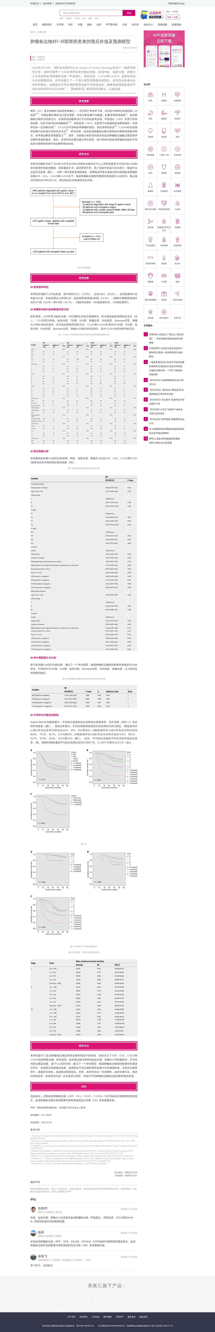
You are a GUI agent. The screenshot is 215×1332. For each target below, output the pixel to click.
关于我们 (72, 1316)
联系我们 (83, 1316)
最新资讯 (47, 24)
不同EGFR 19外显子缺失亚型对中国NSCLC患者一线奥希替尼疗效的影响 (166, 352)
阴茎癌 (164, 263)
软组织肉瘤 (177, 299)
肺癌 (62, 18)
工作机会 (95, 1316)
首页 (35, 24)
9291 (96, 18)
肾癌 (177, 136)
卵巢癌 (177, 118)
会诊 (84, 18)
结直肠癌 (177, 100)
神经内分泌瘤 (150, 209)
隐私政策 (143, 1316)
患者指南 (47, 3)
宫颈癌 (150, 136)
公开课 (77, 18)
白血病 (177, 209)
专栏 (70, 24)
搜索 (129, 12)
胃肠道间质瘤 (164, 209)
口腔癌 (164, 281)
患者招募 (162, 24)
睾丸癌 (177, 263)
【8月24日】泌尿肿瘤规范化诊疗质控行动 (166, 382)
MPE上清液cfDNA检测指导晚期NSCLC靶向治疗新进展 (164, 440)
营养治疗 (177, 317)
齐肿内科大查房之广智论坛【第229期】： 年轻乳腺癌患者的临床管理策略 (166, 338)
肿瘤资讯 (34, 3)
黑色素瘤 (150, 154)
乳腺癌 (69, 18)
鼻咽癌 (150, 191)
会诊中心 (148, 24)
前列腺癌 (177, 191)
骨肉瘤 (150, 317)
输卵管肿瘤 (150, 263)
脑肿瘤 (177, 172)
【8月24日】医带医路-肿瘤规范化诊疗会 (166, 421)
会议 (98, 24)
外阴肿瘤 (164, 245)
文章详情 (41, 32)
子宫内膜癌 (150, 245)
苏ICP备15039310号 (85, 1325)
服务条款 (131, 1316)
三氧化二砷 (164, 154)
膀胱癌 (164, 172)
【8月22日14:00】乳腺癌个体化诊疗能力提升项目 (166, 411)
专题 (80, 24)
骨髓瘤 (177, 227)
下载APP (119, 1316)
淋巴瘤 (150, 227)
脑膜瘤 (150, 281)
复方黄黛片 (164, 317)
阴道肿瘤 (177, 245)
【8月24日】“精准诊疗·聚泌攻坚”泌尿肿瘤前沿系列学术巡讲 (166, 391)
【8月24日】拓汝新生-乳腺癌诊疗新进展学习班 (166, 401)
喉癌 (177, 281)
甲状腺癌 (164, 191)
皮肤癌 (164, 299)
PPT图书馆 (112, 24)
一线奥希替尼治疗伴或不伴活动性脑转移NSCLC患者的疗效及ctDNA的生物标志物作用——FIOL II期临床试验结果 (166, 368)
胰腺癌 (164, 118)
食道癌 (164, 136)
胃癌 (150, 118)
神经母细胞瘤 (150, 299)
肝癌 (150, 172)
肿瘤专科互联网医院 (65, 3)
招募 (90, 18)
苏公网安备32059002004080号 (111, 1325)
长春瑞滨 (177, 154)
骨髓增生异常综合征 (164, 228)
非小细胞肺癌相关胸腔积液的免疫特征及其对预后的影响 (166, 430)
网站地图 (107, 1316)
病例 (89, 24)
